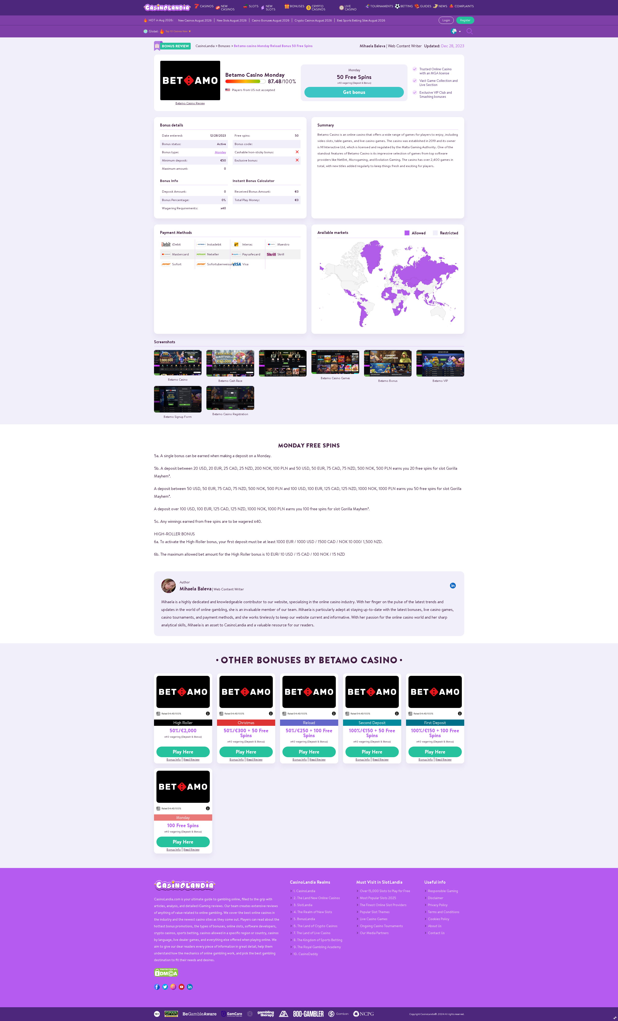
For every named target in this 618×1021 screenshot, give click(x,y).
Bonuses (297, 6)
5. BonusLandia (304, 919)
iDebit (176, 244)
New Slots (270, 7)
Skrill (280, 254)
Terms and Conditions (443, 912)
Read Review (191, 759)
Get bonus (354, 92)
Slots (254, 6)
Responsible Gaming (443, 891)
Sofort (177, 264)
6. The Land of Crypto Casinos (315, 926)
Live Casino (351, 7)
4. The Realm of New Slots (313, 912)
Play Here (183, 751)
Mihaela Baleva (372, 46)
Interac (247, 244)
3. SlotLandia (303, 905)
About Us (435, 926)
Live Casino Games (373, 919)
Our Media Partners (374, 933)
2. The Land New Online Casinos (317, 898)
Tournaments (381, 6)
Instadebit (214, 244)
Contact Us (436, 933)
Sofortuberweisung (221, 264)
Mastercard (180, 254)
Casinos (207, 6)
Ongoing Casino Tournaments (381, 926)
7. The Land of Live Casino (312, 933)
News (443, 6)
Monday (220, 152)
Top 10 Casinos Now (177, 31)
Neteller (213, 254)
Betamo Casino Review (190, 103)
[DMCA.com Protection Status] (166, 975)
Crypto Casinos (318, 7)
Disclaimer (435, 898)
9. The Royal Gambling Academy (317, 947)
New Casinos (228, 7)
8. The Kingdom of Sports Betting (318, 940)
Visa (245, 264)
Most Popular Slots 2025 (378, 898)
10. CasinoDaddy (306, 954)
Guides (425, 6)
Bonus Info (174, 759)
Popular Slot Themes (375, 912)
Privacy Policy (438, 905)
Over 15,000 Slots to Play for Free (385, 891)
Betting (406, 6)
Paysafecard (251, 254)
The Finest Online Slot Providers (383, 905)
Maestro (283, 244)
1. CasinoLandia (304, 891)
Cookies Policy (438, 919)
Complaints (464, 6)
